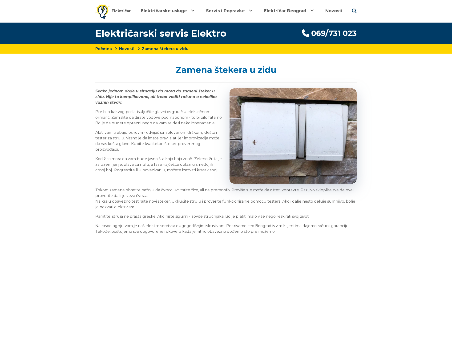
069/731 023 (334, 33)
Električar (120, 11)
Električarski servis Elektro (160, 33)
